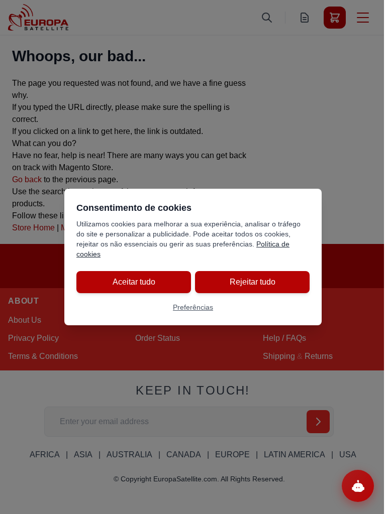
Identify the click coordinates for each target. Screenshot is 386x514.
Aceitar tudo (134, 282)
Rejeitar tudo (252, 282)
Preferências (193, 307)
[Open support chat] (358, 486)
